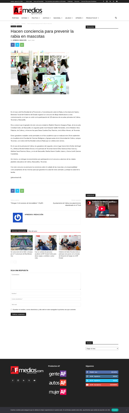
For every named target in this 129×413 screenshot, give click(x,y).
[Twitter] (113, 1)
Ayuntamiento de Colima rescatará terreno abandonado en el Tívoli (67, 204)
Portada (15, 18)
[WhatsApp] (22, 45)
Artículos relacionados (19, 231)
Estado (24, 18)
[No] (126, 410)
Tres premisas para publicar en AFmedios (55, 1)
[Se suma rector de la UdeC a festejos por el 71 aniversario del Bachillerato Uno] (22, 242)
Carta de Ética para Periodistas (88, 1)
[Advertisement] (102, 167)
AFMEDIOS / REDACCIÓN (19, 40)
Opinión (79, 18)
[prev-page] (12, 262)
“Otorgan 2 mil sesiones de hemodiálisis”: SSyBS (27, 203)
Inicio (12, 23)
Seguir (115, 376)
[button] (115, 18)
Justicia (46, 18)
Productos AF (91, 18)
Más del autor (32, 231)
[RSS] (110, 1)
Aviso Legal (29, 1)
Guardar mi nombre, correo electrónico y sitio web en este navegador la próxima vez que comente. (44, 309)
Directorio (76, 1)
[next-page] (15, 262)
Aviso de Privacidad (38, 1)
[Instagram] (106, 1)
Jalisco (68, 18)
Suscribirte (113, 384)
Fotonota (17, 23)
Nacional (57, 18)
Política (35, 18)
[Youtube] (116, 1)
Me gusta (114, 372)
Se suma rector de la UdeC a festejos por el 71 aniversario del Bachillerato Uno (22, 254)
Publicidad (70, 1)
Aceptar (115, 410)
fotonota (23, 23)
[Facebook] (103, 1)
